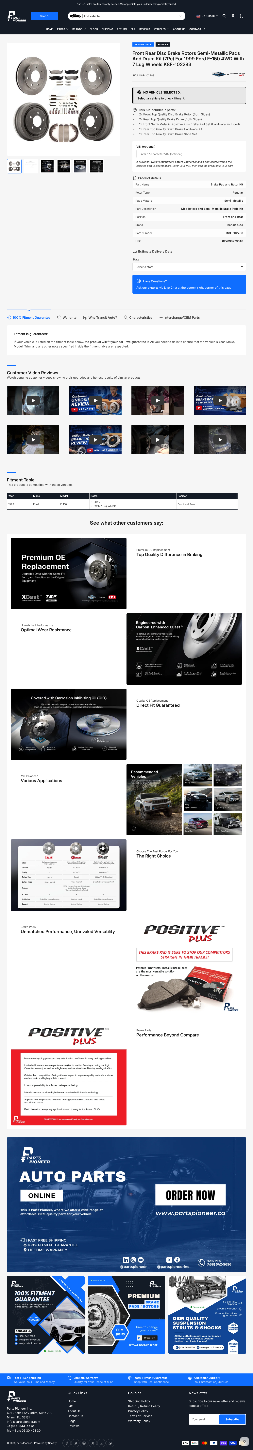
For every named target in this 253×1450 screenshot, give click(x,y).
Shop (43, 16)
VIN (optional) (145, 146)
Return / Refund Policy (144, 1406)
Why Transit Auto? (103, 317)
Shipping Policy (139, 1401)
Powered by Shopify (45, 1443)
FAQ (133, 29)
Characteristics (140, 317)
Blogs (94, 29)
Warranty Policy (139, 1421)
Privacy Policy (138, 1411)
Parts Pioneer (24, 1443)
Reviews (144, 29)
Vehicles (160, 29)
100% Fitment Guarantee (31, 317)
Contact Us (197, 29)
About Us (179, 29)
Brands (77, 29)
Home (49, 29)
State (135, 259)
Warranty (69, 317)
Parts (61, 29)
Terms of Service (140, 1416)
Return (122, 29)
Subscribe (232, 1419)
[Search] (224, 16)
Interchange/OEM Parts (182, 317)
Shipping (107, 29)
